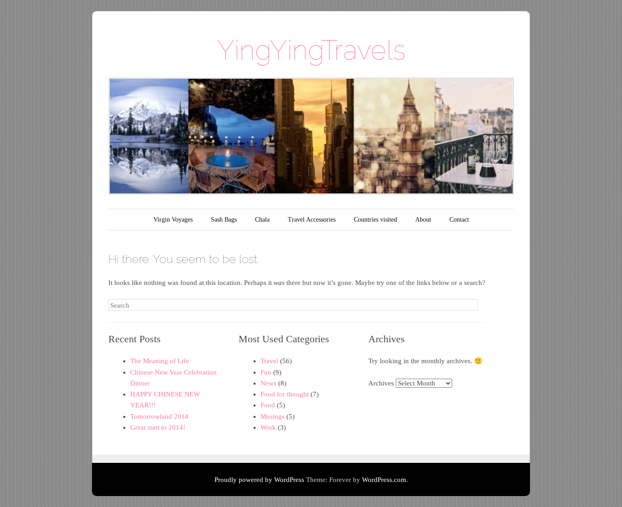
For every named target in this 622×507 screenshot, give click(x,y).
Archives (381, 383)
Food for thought (284, 394)
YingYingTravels (311, 50)
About (423, 219)
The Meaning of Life (159, 361)
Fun (265, 372)
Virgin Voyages (173, 219)
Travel (269, 361)
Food (267, 405)
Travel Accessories (312, 219)
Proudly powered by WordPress (259, 479)
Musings (272, 416)
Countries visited (375, 219)
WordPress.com (384, 479)
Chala (262, 219)
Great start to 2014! (157, 427)
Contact (459, 219)
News (268, 383)
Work (268, 427)
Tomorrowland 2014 (159, 416)
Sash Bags (224, 219)
